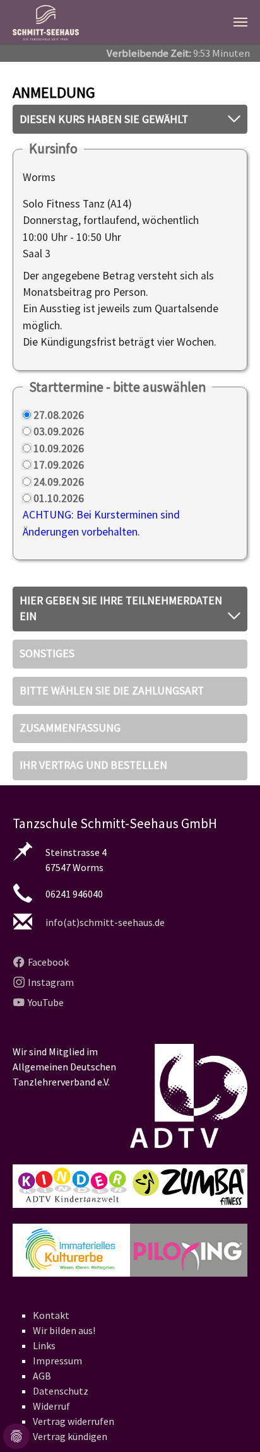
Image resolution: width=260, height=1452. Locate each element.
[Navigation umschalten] (240, 22)
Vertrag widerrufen (73, 1421)
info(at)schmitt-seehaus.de (105, 922)
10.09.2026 (58, 448)
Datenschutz (60, 1391)
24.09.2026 (58, 482)
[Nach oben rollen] (230, 1422)
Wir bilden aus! (64, 1330)
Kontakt (51, 1315)
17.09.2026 (58, 465)
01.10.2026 (58, 498)
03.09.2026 (58, 431)
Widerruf (51, 1406)
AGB (42, 1375)
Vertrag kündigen (70, 1436)
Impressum (57, 1360)
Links (44, 1345)
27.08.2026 (58, 415)
